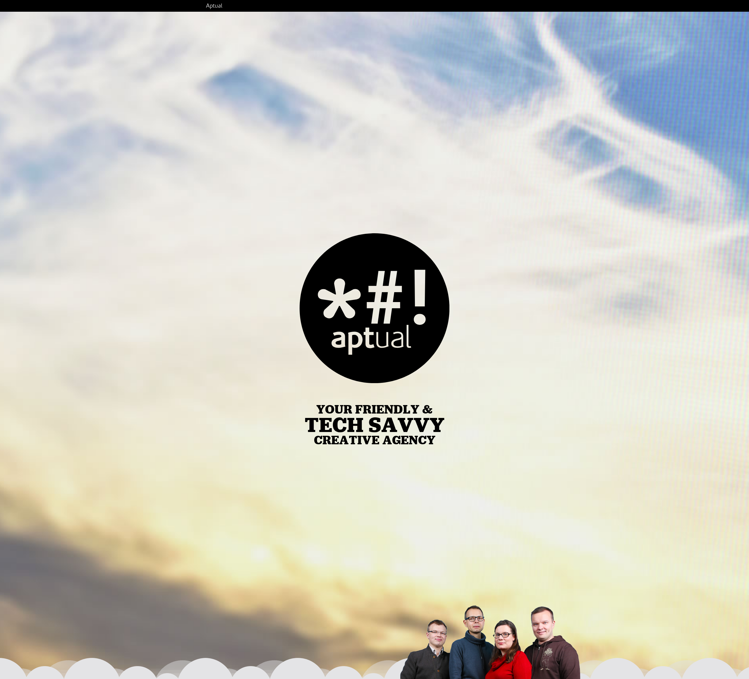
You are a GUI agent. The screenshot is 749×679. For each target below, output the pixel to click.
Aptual (214, 6)
